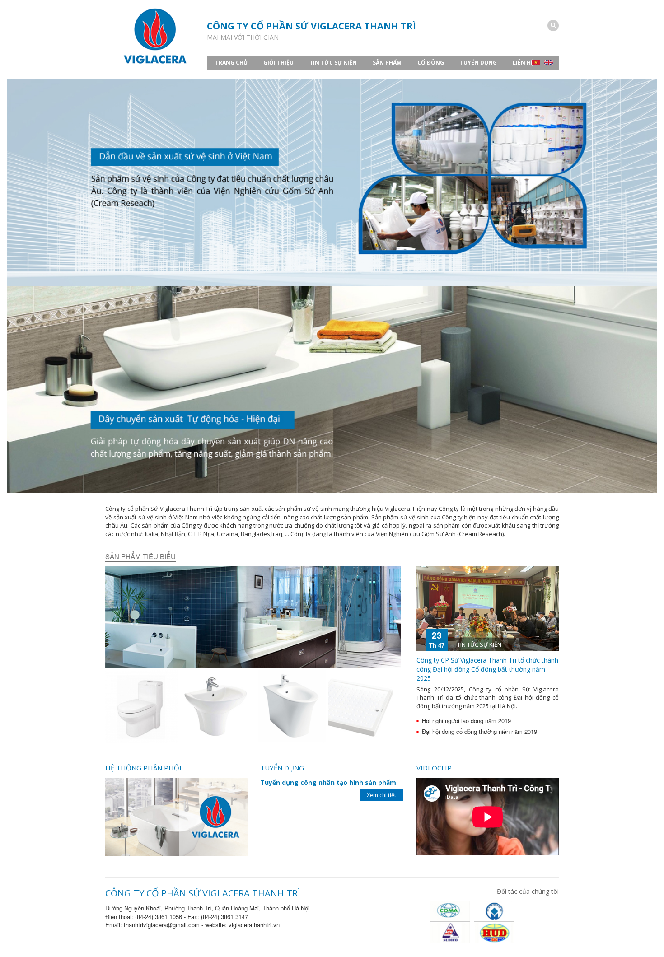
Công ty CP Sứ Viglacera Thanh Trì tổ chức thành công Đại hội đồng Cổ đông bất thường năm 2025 (487, 669)
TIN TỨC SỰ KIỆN (333, 62)
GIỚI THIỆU (278, 62)
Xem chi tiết (381, 795)
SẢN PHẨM (387, 62)
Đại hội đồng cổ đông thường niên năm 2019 (479, 731)
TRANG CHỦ (231, 62)
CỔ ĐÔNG (430, 62)
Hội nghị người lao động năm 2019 (466, 720)
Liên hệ (523, 62)
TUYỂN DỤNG (478, 62)
